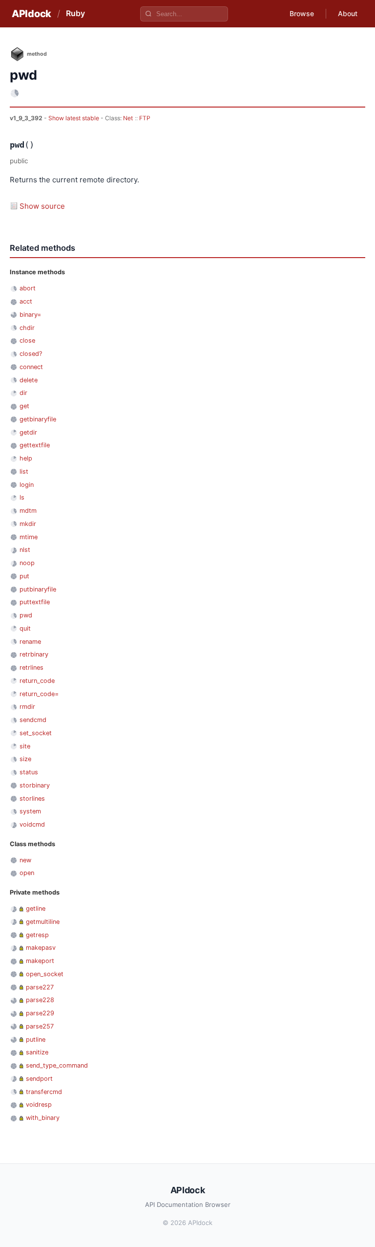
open (27, 872)
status (29, 772)
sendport (39, 1078)
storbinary (35, 785)
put (24, 576)
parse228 (40, 1000)
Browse (302, 13)
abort (28, 288)
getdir (28, 432)
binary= (30, 314)
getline (35, 908)
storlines (32, 798)
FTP (144, 118)
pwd (26, 615)
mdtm (28, 510)
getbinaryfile (38, 419)
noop (27, 563)
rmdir (27, 706)
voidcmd (32, 824)
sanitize (37, 1052)
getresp (37, 935)
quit (25, 628)
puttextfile (35, 602)
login (27, 484)
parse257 (40, 1026)
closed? (31, 353)
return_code (37, 680)
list (24, 471)
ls (22, 497)
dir (23, 392)
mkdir (28, 523)
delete (29, 380)
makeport (40, 960)
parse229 (40, 1013)
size (25, 759)
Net (128, 118)
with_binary (43, 1117)
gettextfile (35, 445)
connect (31, 367)
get (24, 406)
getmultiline (43, 921)
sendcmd (33, 719)
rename (30, 641)
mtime (29, 537)
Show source (42, 206)
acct (26, 301)
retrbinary (34, 654)
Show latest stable (74, 118)
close (27, 340)
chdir (27, 327)
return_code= (39, 694)
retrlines (31, 667)
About (347, 13)
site (25, 746)
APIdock (31, 14)
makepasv (41, 947)
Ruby (75, 13)
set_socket (36, 733)
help (26, 458)
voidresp (39, 1104)
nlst (25, 549)
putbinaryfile (38, 589)
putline (35, 1039)
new (25, 860)
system (30, 811)
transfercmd (44, 1091)
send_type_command (57, 1065)
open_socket (44, 974)
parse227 (40, 987)
